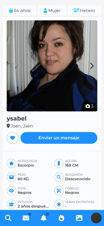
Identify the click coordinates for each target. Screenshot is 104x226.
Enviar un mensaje (58, 137)
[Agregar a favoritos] (12, 138)
